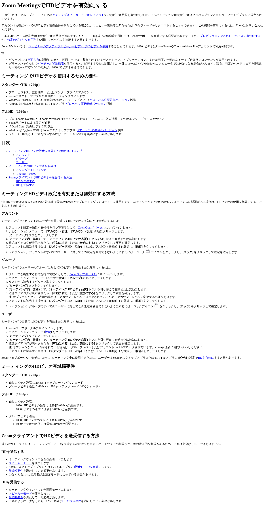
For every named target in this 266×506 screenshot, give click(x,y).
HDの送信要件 (71, 501)
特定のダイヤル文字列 (21, 39)
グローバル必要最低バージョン (110, 99)
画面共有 (33, 59)
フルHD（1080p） (27, 173)
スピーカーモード (20, 463)
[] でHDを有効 (86, 466)
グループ (22, 158)
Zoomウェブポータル (91, 227)
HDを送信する (25, 181)
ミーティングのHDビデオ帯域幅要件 (32, 166)
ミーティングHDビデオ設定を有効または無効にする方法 (46, 150)
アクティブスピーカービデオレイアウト (78, 14)
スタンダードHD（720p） (32, 169)
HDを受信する (25, 185)
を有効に (206, 357)
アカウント (23, 154)
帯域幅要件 (16, 470)
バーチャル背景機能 (51, 63)
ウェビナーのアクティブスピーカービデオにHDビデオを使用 (68, 46)
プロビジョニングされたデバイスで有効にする (230, 35)
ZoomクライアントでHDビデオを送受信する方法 (40, 177)
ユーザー (22, 162)
